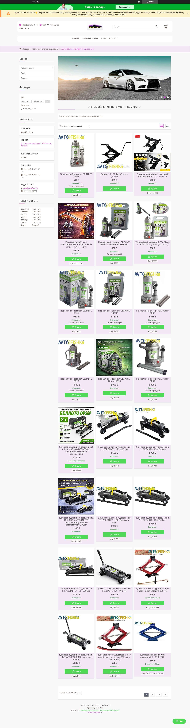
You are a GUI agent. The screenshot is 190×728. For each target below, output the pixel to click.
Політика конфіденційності (109, 710)
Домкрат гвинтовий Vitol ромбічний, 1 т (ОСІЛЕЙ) (152, 656)
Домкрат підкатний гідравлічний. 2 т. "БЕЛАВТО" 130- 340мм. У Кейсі (114, 520)
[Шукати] (157, 26)
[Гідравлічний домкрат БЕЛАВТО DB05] (76, 289)
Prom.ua (107, 706)
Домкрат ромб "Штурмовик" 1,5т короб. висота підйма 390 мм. (152, 589)
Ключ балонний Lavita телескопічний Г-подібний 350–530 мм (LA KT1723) (76, 244)
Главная (76, 39)
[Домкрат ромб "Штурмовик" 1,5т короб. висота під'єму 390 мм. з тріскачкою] (114, 633)
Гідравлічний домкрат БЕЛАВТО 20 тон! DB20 (114, 380)
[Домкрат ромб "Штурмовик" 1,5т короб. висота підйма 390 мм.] (152, 567)
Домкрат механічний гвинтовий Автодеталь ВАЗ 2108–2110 (152, 175)
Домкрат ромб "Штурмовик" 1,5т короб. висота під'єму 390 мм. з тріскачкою (114, 657)
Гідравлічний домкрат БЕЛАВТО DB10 (76, 380)
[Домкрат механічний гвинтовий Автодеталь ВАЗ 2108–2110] (152, 152)
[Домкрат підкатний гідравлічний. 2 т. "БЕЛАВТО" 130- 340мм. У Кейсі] (114, 496)
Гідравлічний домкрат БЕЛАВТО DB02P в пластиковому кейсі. (114, 243)
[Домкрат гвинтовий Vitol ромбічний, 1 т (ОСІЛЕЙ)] (152, 633)
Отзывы (24, 78)
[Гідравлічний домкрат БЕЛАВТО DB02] (76, 152)
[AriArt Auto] (95, 26)
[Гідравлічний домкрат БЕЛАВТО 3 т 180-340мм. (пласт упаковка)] (152, 220)
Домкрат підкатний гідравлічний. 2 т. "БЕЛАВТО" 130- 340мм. (152, 519)
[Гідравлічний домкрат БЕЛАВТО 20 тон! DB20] (114, 357)
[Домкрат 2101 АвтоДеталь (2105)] (114, 152)
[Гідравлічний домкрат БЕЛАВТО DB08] (152, 289)
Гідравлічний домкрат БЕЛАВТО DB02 (76, 175)
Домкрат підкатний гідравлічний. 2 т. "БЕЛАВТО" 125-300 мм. (114, 448)
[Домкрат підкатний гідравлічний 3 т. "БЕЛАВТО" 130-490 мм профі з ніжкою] (76, 633)
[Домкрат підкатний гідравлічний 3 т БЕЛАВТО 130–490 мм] (114, 567)
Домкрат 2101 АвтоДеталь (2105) (114, 175)
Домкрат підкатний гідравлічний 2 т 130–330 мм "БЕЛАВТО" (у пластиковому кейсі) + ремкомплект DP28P (76, 521)
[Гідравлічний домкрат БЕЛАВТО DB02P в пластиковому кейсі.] (114, 220)
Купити (78, 191)
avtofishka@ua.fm (30, 188)
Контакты (113, 39)
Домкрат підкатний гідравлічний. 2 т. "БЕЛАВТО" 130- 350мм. (76, 589)
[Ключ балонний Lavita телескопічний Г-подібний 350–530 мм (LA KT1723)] (76, 220)
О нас (103, 39)
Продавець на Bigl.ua (95, 708)
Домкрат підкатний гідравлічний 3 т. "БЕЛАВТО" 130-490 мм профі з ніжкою (76, 657)
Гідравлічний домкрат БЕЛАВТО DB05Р (114, 312)
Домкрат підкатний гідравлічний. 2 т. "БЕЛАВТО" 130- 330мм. (152, 448)
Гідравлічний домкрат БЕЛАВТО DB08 (152, 312)
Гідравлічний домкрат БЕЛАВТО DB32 (152, 380)
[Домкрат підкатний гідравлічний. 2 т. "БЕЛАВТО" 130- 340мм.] (152, 496)
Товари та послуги (31, 49)
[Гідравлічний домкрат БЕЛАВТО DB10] (76, 357)
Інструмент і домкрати (50, 49)
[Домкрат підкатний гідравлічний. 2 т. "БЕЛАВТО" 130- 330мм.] (152, 425)
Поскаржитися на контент (88, 710)
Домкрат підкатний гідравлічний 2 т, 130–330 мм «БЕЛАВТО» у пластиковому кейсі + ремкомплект (76, 450)
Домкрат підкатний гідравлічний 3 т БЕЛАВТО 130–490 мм (114, 589)
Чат (181, 721)
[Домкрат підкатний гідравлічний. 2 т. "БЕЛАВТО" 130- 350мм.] (76, 567)
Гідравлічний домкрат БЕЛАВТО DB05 (76, 312)
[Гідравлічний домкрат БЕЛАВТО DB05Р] (114, 289)
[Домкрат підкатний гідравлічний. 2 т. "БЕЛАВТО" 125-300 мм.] (114, 425)
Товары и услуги (90, 39)
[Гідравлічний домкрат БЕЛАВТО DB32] (152, 357)
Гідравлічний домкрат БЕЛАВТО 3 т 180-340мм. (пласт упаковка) (152, 243)
